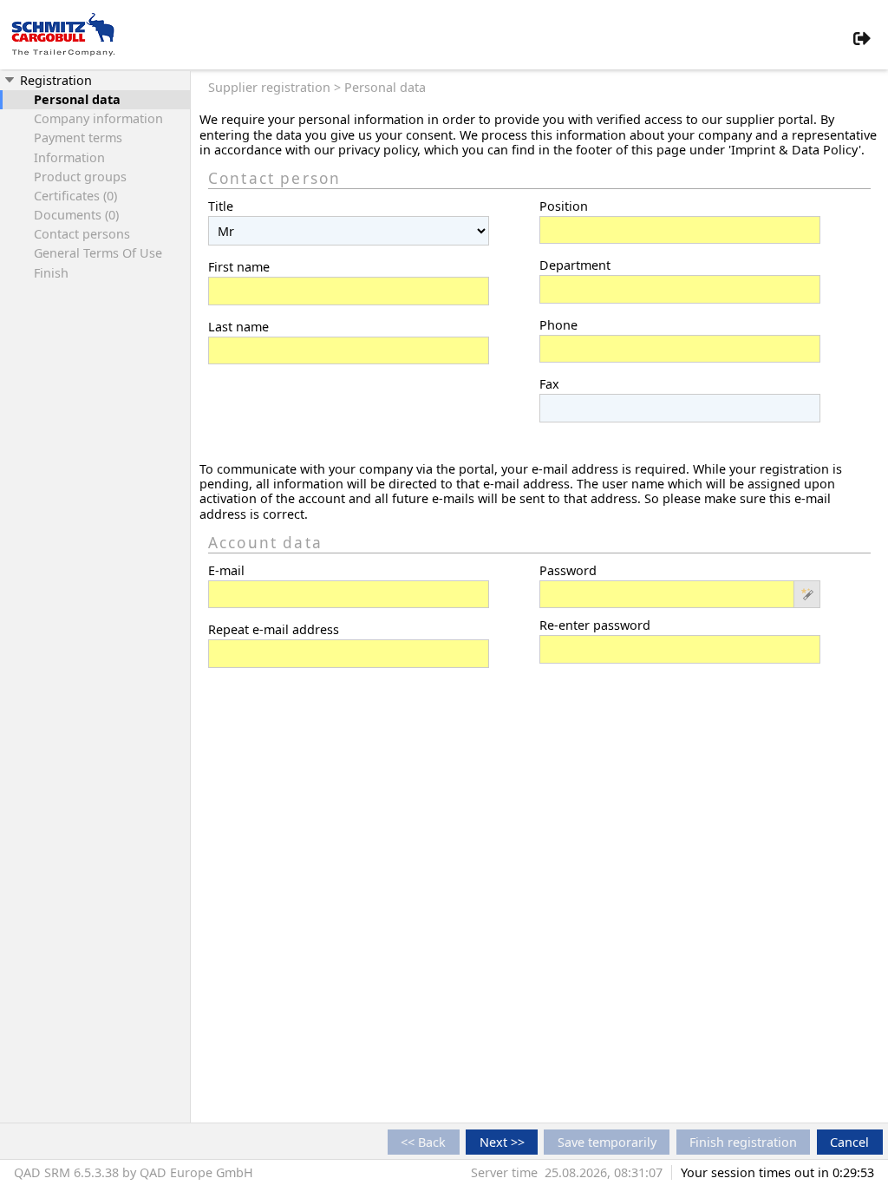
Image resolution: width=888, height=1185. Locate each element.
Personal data (77, 99)
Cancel (849, 1142)
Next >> (502, 1142)
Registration (54, 80)
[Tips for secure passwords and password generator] (807, 596)
